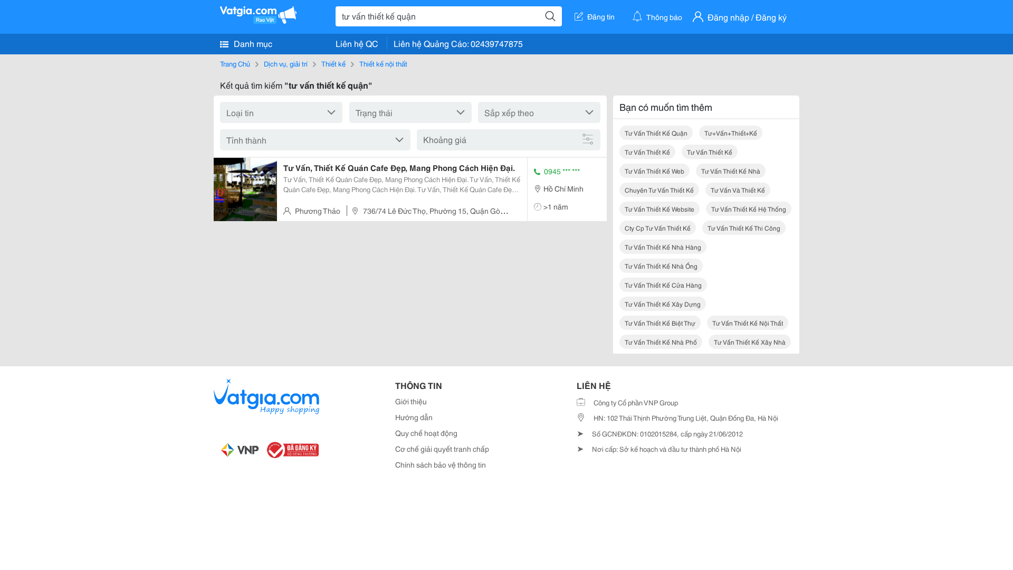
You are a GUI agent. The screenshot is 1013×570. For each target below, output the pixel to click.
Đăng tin (601, 16)
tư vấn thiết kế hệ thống (748, 208)
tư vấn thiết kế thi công (744, 227)
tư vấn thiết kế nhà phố (661, 341)
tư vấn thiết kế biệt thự (660, 322)
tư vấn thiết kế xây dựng (663, 303)
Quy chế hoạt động (426, 433)
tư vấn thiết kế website (659, 208)
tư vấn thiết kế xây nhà (750, 341)
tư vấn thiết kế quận (656, 132)
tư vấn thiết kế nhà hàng (663, 246)
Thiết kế (333, 63)
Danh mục (252, 43)
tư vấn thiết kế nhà (730, 170)
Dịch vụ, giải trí (286, 63)
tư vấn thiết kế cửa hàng (663, 284)
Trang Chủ (235, 63)
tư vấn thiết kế (647, 151)
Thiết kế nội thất (383, 63)
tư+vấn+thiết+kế (730, 132)
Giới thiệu (411, 401)
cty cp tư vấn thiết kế (658, 227)
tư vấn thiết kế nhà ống (661, 265)
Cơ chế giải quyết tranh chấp (442, 448)
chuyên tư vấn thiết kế (659, 189)
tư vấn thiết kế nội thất (747, 322)
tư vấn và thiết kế (738, 189)
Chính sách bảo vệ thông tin (440, 464)
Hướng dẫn (414, 417)
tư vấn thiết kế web (654, 170)
